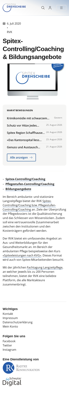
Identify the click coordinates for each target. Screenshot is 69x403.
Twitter (7, 345)
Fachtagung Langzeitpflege (44, 267)
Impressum (10, 318)
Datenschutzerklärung (18, 322)
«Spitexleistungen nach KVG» (22, 255)
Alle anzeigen (19, 157)
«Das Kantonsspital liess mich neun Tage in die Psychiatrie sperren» (23, 140)
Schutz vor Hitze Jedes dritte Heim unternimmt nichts (23, 126)
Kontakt (8, 314)
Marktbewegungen (20, 110)
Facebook (9, 341)
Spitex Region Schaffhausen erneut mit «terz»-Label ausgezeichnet (25, 133)
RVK (9, 32)
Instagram (9, 350)
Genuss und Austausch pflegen (22, 147)
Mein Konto (10, 326)
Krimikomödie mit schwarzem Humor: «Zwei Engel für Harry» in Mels (29, 118)
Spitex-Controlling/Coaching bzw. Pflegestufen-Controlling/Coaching (29, 205)
